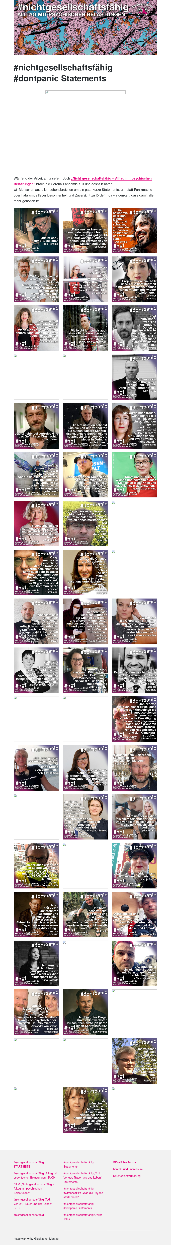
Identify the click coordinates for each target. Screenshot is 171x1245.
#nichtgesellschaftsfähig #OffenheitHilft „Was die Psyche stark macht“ (83, 1192)
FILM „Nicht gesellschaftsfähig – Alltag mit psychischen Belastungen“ (34, 1188)
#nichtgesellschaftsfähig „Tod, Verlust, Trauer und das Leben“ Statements (82, 1177)
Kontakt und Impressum (128, 1169)
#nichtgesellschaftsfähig (29, 1215)
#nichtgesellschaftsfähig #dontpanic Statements (78, 1206)
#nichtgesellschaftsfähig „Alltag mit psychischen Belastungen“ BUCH (35, 1175)
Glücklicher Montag (125, 1162)
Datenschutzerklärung (126, 1176)
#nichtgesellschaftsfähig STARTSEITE (29, 1164)
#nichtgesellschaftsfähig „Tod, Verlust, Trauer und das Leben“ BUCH (33, 1203)
